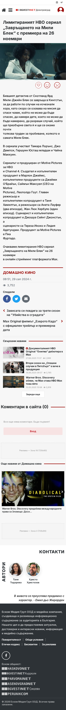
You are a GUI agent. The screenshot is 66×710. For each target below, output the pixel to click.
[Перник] (15, 694)
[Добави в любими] (39, 85)
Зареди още (33, 394)
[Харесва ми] (48, 85)
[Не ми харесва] (58, 85)
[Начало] (4, 10)
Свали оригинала (12, 47)
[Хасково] (16, 668)
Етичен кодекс (11, 644)
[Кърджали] (19, 673)
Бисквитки (30, 644)
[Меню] (10, 10)
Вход (33, 431)
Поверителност (11, 639)
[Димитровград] (33, 10)
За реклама (49, 644)
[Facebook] (6, 655)
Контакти (51, 552)
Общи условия (34, 639)
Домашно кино (19, 273)
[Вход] (60, 10)
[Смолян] (21, 688)
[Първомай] (16, 678)
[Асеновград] (19, 683)
